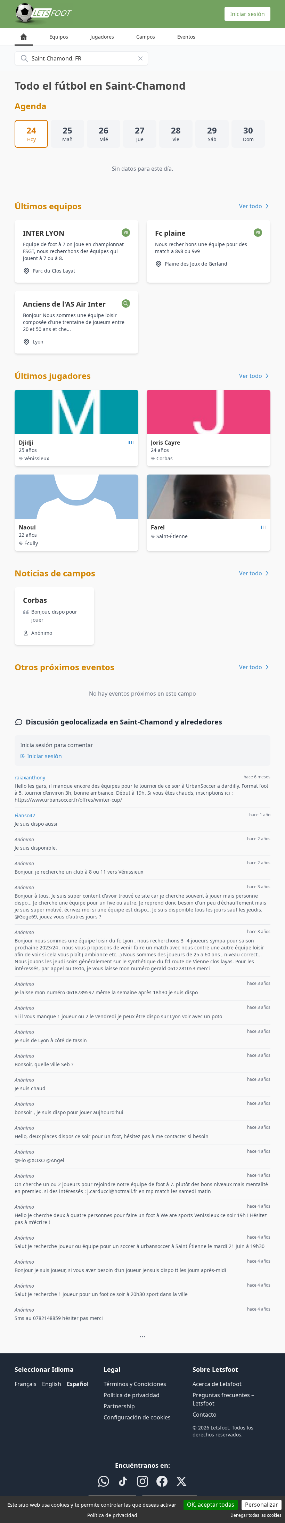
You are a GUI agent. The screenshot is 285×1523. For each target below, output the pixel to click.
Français (25, 1384)
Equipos (58, 36)
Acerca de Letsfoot (217, 1384)
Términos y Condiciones (135, 1384)
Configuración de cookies (137, 1417)
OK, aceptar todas (210, 1504)
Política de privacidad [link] (112, 1515)
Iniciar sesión (247, 14)
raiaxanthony (30, 777)
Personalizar (261, 1504)
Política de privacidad (132, 1395)
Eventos (186, 36)
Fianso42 (25, 815)
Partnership (119, 1406)
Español (78, 1384)
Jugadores (102, 36)
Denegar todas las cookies (256, 1515)
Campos (145, 36)
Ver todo (250, 206)
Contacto (205, 1414)
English (51, 1384)
